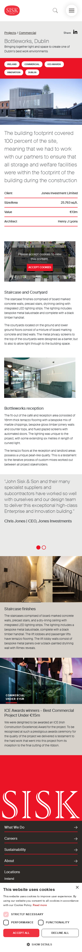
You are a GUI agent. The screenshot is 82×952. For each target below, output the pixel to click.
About (9, 861)
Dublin (32, 72)
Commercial (27, 33)
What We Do (14, 827)
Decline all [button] (60, 933)
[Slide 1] (38, 547)
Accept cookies (39, 267)
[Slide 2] (44, 547)
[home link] (12, 10)
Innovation (13, 72)
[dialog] (41, 917)
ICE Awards (54, 64)
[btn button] (55, 10)
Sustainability (15, 850)
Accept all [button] (21, 933)
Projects (10, 33)
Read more (40, 905)
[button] (72, 10)
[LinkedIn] (75, 32)
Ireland (12, 64)
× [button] (77, 887)
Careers (10, 838)
